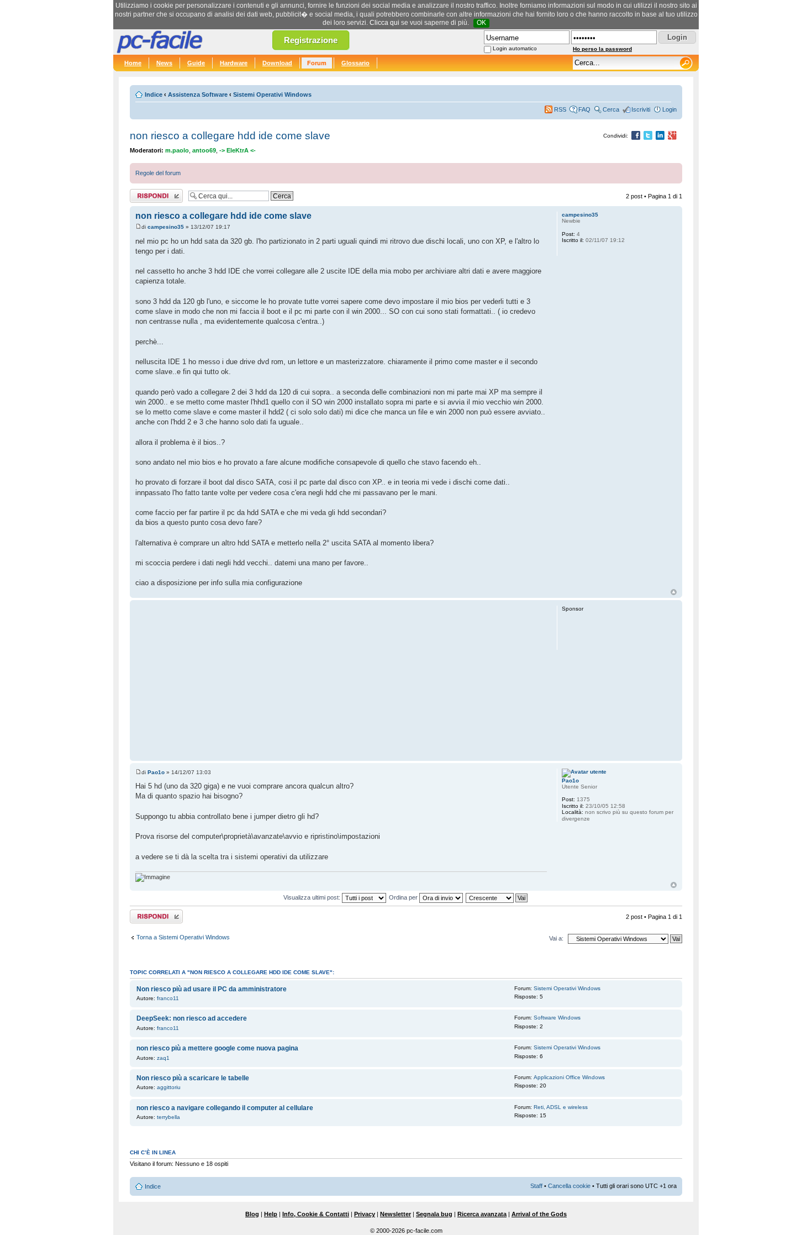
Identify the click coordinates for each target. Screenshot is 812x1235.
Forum (316, 63)
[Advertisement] (341, 680)
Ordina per (404, 897)
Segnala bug (434, 1214)
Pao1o (156, 772)
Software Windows (557, 1018)
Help (270, 1214)
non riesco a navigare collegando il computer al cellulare (224, 1108)
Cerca (611, 109)
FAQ (584, 109)
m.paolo (177, 150)
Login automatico (515, 48)
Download (277, 63)
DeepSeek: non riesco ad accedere (191, 1018)
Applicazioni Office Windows (569, 1077)
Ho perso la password (602, 49)
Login (669, 109)
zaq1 (163, 1058)
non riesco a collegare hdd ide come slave (230, 135)
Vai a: (556, 938)
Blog (252, 1214)
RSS (560, 109)
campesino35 (165, 227)
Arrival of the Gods (539, 1214)
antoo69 (204, 150)
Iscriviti (640, 109)
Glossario (355, 63)
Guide (196, 63)
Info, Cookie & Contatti (315, 1214)
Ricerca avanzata (482, 1214)
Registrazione (311, 40)
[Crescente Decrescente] (497, 897)
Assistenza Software (198, 94)
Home (132, 63)
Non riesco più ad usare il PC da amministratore (211, 989)
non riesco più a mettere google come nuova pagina (217, 1048)
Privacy (364, 1214)
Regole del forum (158, 173)
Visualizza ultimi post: (312, 897)
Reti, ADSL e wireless (561, 1107)
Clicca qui (384, 23)
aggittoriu (169, 1087)
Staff (536, 1186)
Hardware (233, 63)
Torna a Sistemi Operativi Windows (183, 937)
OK (481, 23)
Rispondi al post (151, 193)
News (164, 63)
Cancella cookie (569, 1186)
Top (674, 592)
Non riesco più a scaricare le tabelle (192, 1078)
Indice (153, 94)
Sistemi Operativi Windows (272, 94)
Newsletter (395, 1214)
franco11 (168, 998)
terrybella (168, 1117)
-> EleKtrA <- (237, 150)
